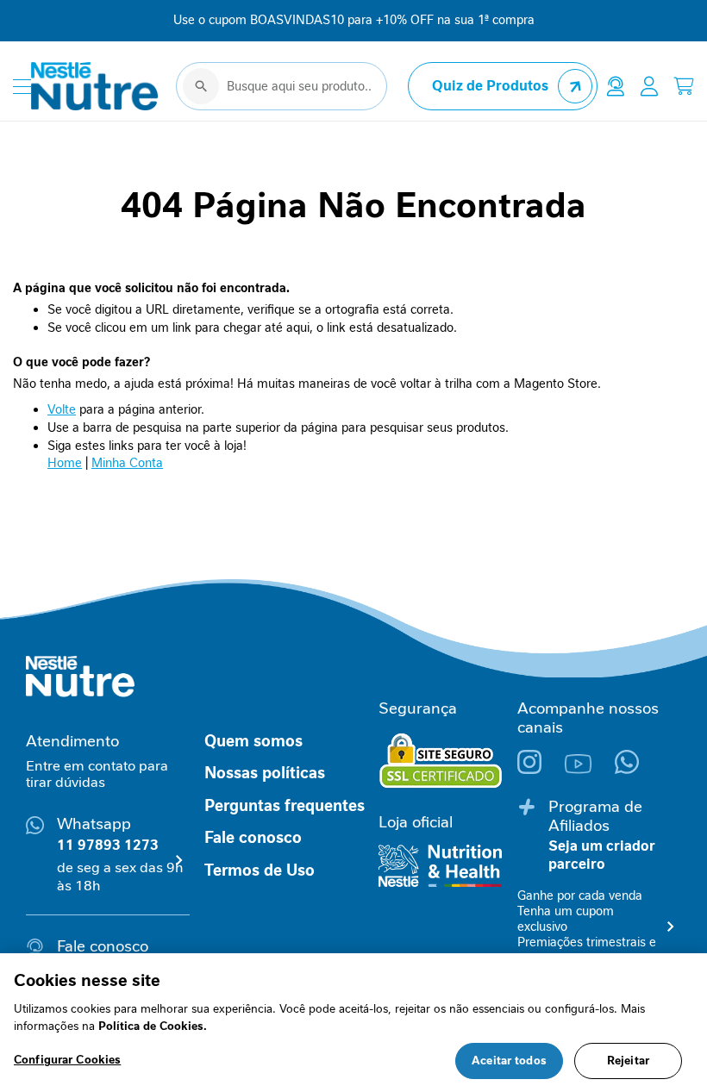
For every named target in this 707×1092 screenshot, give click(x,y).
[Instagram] (541, 769)
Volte (61, 409)
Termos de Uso (259, 870)
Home (64, 463)
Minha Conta (127, 463)
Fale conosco (253, 837)
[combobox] (281, 86)
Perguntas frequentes (284, 805)
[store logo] (95, 86)
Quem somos (253, 741)
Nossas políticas (264, 773)
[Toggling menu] (22, 86)
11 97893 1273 (108, 845)
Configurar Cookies (67, 1059)
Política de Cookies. (152, 1026)
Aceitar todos (509, 1060)
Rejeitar (628, 1060)
